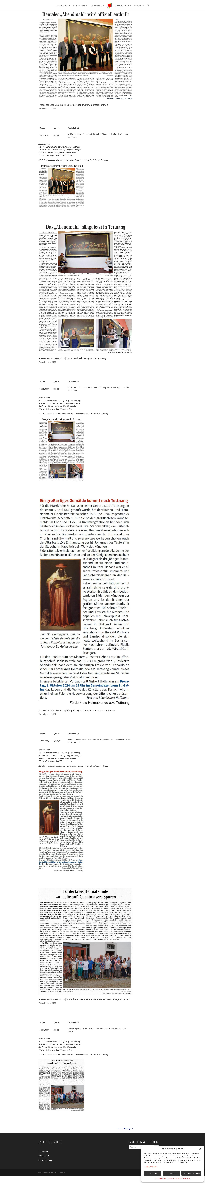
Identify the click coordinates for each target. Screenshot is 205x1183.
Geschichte (122, 6)
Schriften (79, 6)
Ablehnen (171, 1173)
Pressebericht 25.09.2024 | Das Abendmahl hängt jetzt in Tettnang (72, 358)
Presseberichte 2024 (47, 109)
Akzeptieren (152, 1173)
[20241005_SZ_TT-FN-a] (61, 208)
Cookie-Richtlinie (160, 1178)
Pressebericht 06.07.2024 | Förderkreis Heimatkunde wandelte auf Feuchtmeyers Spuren (83, 999)
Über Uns (96, 6)
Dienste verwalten (151, 1167)
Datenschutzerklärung (175, 1178)
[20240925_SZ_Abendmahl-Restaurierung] (61, 481)
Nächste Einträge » (125, 1129)
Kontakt (139, 6)
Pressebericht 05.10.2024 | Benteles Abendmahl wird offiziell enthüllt (73, 105)
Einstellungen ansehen (191, 1173)
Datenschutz (43, 1156)
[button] (200, 1149)
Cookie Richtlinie (45, 1161)
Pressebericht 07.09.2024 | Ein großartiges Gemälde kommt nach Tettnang (76, 710)
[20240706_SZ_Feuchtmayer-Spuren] (61, 1111)
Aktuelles (61, 6)
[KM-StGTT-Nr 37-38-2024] (61, 872)
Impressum (186, 1178)
